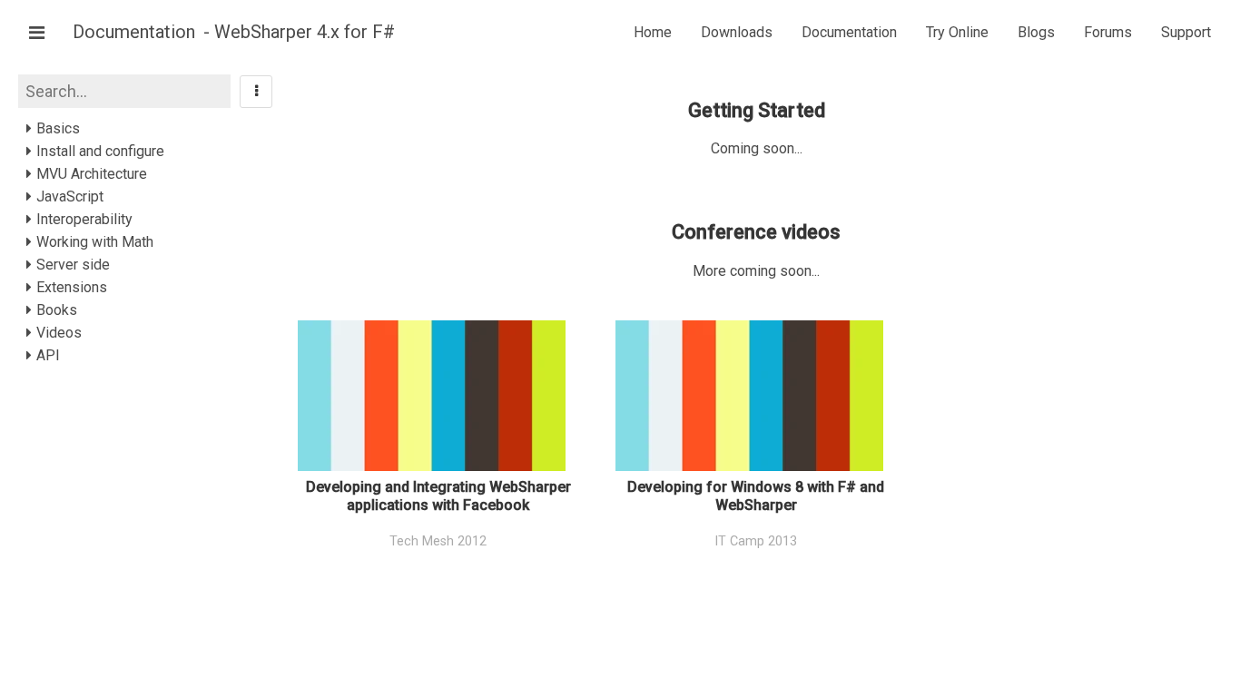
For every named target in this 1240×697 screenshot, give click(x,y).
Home (653, 32)
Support (1186, 32)
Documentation (136, 32)
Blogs (1036, 32)
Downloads (737, 32)
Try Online (957, 32)
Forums (1108, 32)
